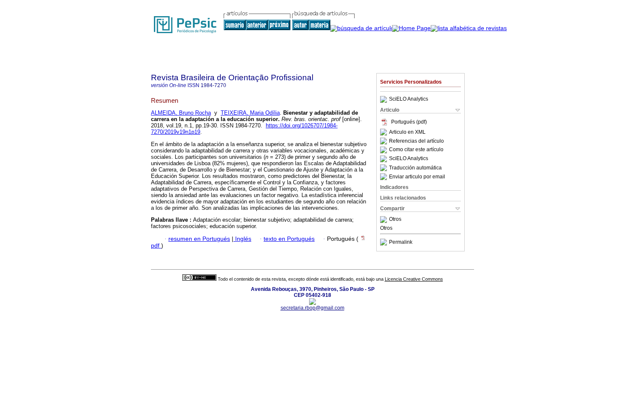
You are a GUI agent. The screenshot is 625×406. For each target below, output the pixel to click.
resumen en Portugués (199, 239)
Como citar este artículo (416, 150)
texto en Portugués (289, 239)
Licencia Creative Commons (414, 279)
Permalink (400, 242)
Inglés (242, 239)
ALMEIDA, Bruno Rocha (181, 113)
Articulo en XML (407, 132)
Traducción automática (415, 168)
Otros (395, 220)
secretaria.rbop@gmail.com (312, 308)
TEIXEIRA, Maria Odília (250, 113)
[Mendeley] (384, 220)
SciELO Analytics (408, 99)
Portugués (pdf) (409, 122)
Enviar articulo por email (417, 177)
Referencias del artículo (416, 141)
